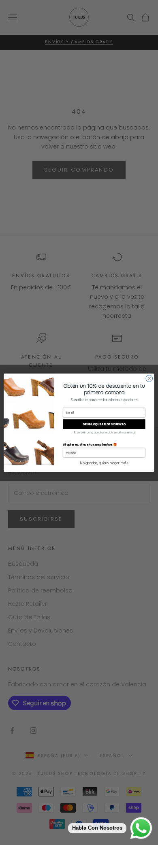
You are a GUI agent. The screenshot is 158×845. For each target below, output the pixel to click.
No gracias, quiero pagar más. (104, 463)
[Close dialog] (149, 378)
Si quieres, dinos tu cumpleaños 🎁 (90, 444)
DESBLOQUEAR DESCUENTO (104, 424)
